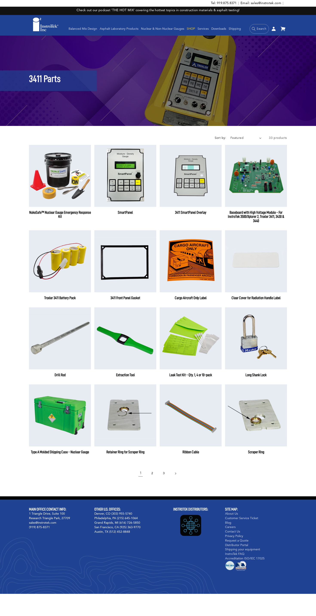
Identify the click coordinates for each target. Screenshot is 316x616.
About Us (231, 513)
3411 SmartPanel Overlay (190, 212)
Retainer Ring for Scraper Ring (125, 452)
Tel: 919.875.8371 (224, 3)
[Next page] (175, 473)
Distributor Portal (236, 544)
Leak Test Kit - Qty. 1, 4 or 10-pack (190, 375)
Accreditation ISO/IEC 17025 (245, 558)
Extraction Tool (125, 375)
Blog (228, 522)
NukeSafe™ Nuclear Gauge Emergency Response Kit (60, 214)
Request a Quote (237, 540)
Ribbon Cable (191, 452)
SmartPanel (125, 212)
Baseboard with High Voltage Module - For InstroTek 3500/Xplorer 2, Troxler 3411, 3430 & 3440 (256, 216)
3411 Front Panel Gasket (125, 298)
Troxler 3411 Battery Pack (60, 298)
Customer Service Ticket (241, 518)
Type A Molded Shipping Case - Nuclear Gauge (60, 452)
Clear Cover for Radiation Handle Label (256, 298)
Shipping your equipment (242, 549)
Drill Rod (60, 375)
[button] (119, 28)
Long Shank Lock (256, 375)
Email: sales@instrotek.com (261, 3)
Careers (230, 527)
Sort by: (220, 137)
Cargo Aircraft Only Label (191, 298)
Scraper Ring (256, 452)
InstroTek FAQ (234, 554)
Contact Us (232, 531)
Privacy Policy (234, 535)
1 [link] (141, 473)
